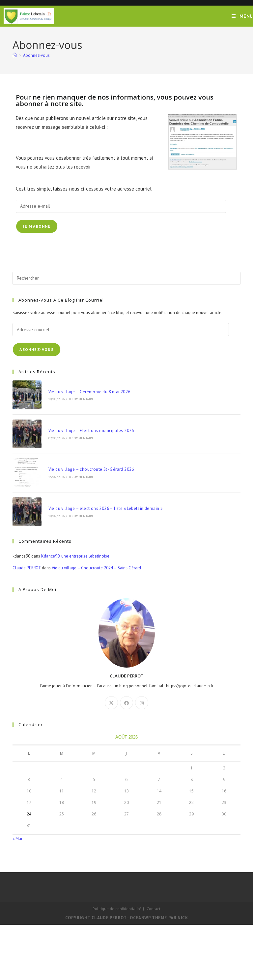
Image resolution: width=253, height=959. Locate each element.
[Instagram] (141, 702)
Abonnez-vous (36, 55)
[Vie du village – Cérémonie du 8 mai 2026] (27, 394)
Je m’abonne (36, 226)
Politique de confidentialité (117, 908)
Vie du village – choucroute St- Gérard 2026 (91, 469)
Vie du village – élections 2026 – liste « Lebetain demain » (105, 508)
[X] (111, 702)
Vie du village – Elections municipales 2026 (91, 430)
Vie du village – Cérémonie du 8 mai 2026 (89, 392)
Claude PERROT (27, 568)
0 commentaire (81, 399)
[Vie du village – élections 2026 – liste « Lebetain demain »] (27, 511)
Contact (153, 908)
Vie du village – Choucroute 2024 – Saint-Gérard (96, 568)
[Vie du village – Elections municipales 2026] (27, 434)
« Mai (17, 838)
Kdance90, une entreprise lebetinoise (75, 556)
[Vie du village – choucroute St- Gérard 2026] (27, 472)
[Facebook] (126, 702)
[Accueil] (15, 55)
